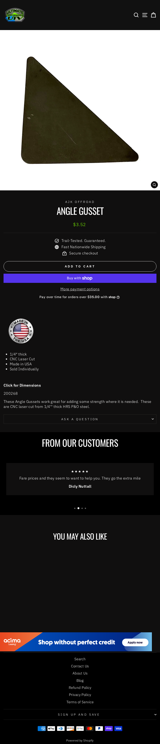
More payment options (80, 289)
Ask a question (80, 419)
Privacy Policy (80, 694)
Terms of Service (80, 702)
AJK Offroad (80, 202)
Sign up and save (79, 714)
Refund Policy (80, 687)
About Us (80, 673)
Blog (80, 680)
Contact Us (80, 666)
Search (80, 659)
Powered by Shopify (80, 740)
